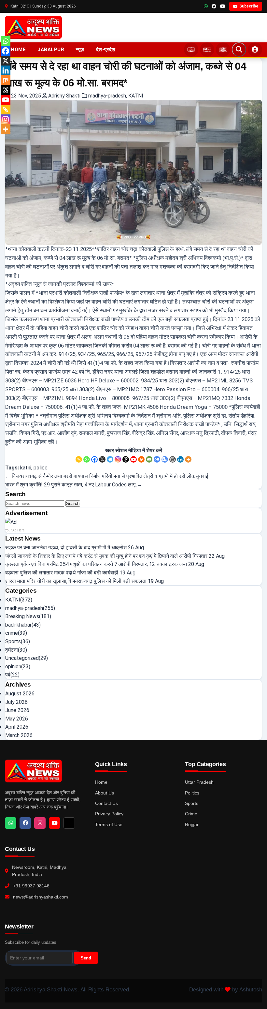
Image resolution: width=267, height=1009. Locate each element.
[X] (102, 459)
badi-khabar (18, 625)
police (41, 468)
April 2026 (16, 727)
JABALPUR (50, 49)
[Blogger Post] (172, 459)
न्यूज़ (80, 49)
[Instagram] (118, 459)
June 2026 (17, 710)
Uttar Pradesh (199, 782)
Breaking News (22, 616)
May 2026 (16, 719)
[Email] (149, 459)
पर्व (7, 675)
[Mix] (5, 80)
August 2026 (20, 693)
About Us (104, 792)
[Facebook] (94, 459)
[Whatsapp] (86, 459)
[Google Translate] (165, 459)
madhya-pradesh (107, 96)
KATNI (135, 96)
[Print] (141, 459)
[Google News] (157, 459)
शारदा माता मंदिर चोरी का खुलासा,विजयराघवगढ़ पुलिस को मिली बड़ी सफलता (76, 581)
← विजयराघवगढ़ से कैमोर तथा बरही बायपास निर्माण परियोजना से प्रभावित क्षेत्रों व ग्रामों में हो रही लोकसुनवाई (106, 476)
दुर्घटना (11, 650)
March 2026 (19, 735)
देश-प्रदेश (106, 49)
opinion (13, 666)
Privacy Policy (109, 813)
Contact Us (106, 803)
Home (18, 49)
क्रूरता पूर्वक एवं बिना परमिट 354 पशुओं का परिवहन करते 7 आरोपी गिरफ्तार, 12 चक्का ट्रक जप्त (96, 564)
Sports (13, 641)
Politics (192, 792)
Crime (191, 813)
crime (11, 633)
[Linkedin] (180, 459)
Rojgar (192, 824)
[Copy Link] (79, 459)
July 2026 (16, 702)
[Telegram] (110, 459)
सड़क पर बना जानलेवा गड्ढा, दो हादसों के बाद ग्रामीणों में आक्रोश (66, 547)
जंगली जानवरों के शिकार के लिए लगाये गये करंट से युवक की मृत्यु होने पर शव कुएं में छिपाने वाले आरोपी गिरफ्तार (106, 556)
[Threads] (125, 459)
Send (86, 958)
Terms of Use (108, 824)
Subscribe (248, 6)
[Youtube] (133, 459)
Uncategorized (22, 658)
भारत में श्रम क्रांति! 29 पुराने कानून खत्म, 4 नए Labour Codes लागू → (73, 485)
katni (25, 468)
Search (72, 503)
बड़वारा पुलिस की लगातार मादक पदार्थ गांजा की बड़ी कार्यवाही (61, 573)
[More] (188, 459)
